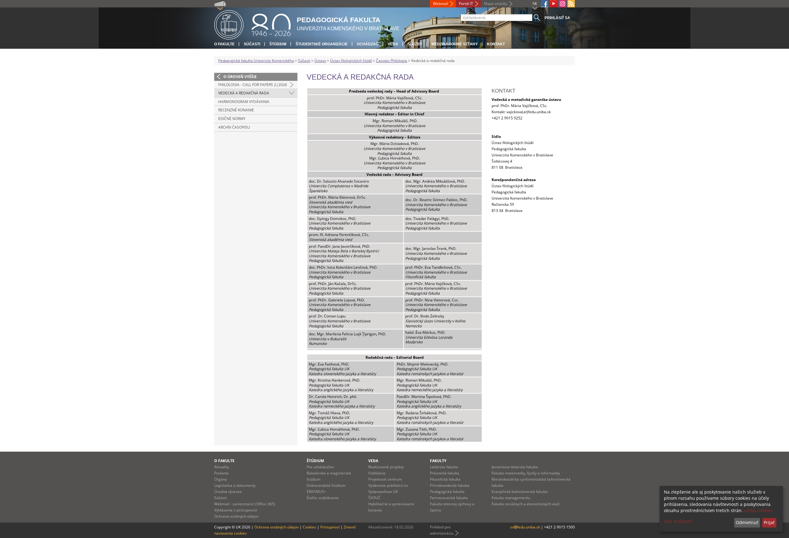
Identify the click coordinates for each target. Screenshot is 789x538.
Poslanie (221, 473)
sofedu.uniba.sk (525, 527)
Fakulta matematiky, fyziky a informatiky (526, 473)
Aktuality (221, 467)
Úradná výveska (228, 491)
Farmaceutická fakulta (449, 497)
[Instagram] (562, 3)
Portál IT (466, 3)
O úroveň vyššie (240, 76)
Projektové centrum (385, 479)
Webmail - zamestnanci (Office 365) (244, 504)
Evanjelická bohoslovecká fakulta (520, 491)
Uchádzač (367, 44)
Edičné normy (232, 118)
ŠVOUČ (374, 497)
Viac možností (678, 521)
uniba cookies (758, 510)
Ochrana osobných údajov (236, 516)
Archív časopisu (234, 127)
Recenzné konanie (236, 110)
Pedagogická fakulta (447, 491)
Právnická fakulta (444, 473)
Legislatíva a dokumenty (235, 485)
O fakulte (224, 44)
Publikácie (377, 473)
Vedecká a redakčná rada (243, 93)
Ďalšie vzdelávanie (323, 497)
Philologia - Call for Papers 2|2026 (252, 84)
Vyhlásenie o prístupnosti (235, 510)
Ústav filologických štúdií (351, 60)
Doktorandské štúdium (326, 485)
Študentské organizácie (322, 44)
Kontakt (496, 44)
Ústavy (320, 60)
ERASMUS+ (316, 491)
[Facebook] (544, 3)
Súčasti (252, 44)
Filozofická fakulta (445, 479)
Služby (414, 44)
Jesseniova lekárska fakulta (515, 467)
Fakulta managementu (511, 497)
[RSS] (571, 3)
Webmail (440, 3)
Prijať (769, 522)
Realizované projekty (386, 467)
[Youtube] (553, 3)
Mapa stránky (495, 3)
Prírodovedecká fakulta (449, 485)
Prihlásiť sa (557, 18)
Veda (393, 44)
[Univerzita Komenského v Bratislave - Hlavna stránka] (252, 24)
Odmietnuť (747, 522)
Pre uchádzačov (320, 467)
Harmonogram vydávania (243, 101)
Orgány (220, 479)
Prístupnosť (330, 527)
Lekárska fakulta (444, 467)
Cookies (309, 527)
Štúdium (277, 44)
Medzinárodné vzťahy (454, 44)
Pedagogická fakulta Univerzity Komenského (256, 60)
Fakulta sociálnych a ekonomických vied (525, 504)
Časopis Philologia (391, 60)
